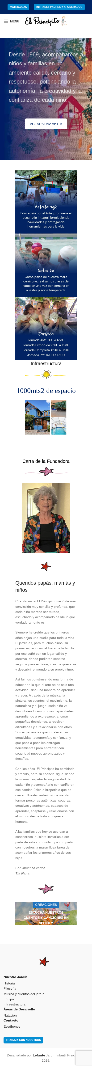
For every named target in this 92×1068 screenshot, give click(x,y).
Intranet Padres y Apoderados (59, 6)
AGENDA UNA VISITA (46, 124)
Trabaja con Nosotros (23, 1039)
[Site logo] (46, 21)
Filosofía (10, 988)
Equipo (9, 999)
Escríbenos (12, 1026)
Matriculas (18, 6)
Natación (10, 1015)
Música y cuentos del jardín (24, 994)
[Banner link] (45, 201)
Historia (9, 983)
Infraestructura (14, 1004)
